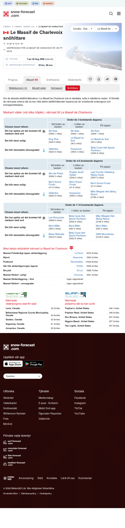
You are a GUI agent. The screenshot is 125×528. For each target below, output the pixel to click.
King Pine (53, 139)
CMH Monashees (105, 234)
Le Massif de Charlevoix (50, 26)
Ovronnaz (78, 274)
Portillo (79, 265)
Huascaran (76, 148)
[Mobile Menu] (119, 13)
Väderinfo (44, 418)
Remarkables (77, 261)
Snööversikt (10, 408)
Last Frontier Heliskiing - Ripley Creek (103, 173)
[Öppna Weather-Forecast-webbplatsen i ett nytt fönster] (48, 3)
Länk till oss (68, 478)
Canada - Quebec (24, 26)
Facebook (80, 398)
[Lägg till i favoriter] (90, 79)
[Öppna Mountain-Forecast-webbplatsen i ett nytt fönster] (21, 3)
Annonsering (26, 478)
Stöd (40, 478)
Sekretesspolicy (28, 493)
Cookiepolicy (46, 493)
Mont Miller (54, 225)
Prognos (13, 80)
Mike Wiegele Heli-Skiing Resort (103, 193)
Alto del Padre (56, 173)
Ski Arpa (53, 130)
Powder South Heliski (76, 173)
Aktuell (30, 80)
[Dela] (107, 79)
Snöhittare (72, 88)
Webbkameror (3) (18, 88)
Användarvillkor (10, 493)
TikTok (78, 408)
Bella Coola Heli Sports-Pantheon (103, 149)
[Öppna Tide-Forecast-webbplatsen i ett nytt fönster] (35, 3)
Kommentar (85, 478)
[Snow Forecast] (18, 13)
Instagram (80, 403)
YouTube (79, 413)
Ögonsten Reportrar (50, 413)
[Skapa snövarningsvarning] (98, 79)
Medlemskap (46, 398)
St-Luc (80, 270)
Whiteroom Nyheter (14, 413)
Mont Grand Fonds (55, 183)
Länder (6, 26)
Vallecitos (53, 148)
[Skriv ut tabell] (115, 79)
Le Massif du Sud (77, 139)
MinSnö (7, 424)
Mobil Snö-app (47, 408)
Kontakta (52, 478)
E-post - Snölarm (48, 403)
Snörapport (56, 88)
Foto (5, 418)
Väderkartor (10, 403)
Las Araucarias (56, 217)
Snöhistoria (52, 80)
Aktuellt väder (39, 88)
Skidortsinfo (75, 80)
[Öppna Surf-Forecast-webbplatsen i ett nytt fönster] (8, 3)
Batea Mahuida (56, 234)
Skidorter (8, 398)
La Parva (79, 253)
